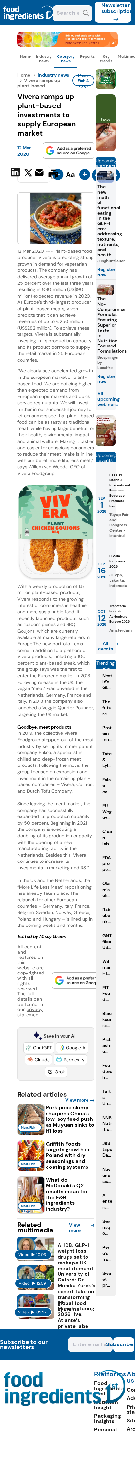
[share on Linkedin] (16, 173)
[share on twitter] (28, 174)
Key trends (106, 58)
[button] (38, 1047)
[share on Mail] (40, 173)
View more (76, 1100)
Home (25, 56)
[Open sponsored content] (67, 45)
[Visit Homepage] (29, 24)
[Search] (86, 14)
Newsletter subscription (116, 8)
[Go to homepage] (64, 1404)
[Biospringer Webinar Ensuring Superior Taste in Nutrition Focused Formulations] (106, 444)
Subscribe (123, 1344)
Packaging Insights (107, 1418)
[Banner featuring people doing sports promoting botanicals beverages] (106, 149)
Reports (87, 56)
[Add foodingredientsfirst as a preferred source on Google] (69, 150)
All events (105, 646)
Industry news (44, 58)
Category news (66, 58)
